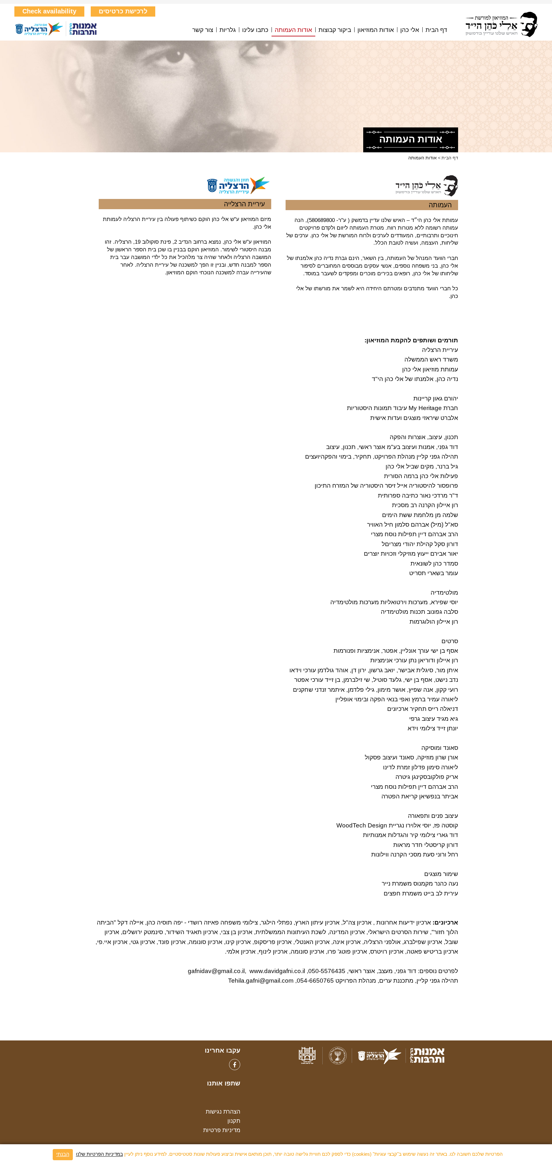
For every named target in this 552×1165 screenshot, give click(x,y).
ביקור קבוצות (334, 30)
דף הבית (436, 30)
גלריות (227, 30)
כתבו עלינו (255, 30)
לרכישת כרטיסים (123, 11)
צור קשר (202, 30)
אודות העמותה (293, 30)
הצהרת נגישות (223, 1111)
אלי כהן (409, 30)
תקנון (233, 1121)
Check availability (49, 11)
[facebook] (234, 1064)
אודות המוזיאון (375, 30)
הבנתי (62, 1154)
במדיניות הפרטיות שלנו (99, 1154)
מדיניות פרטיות (221, 1130)
